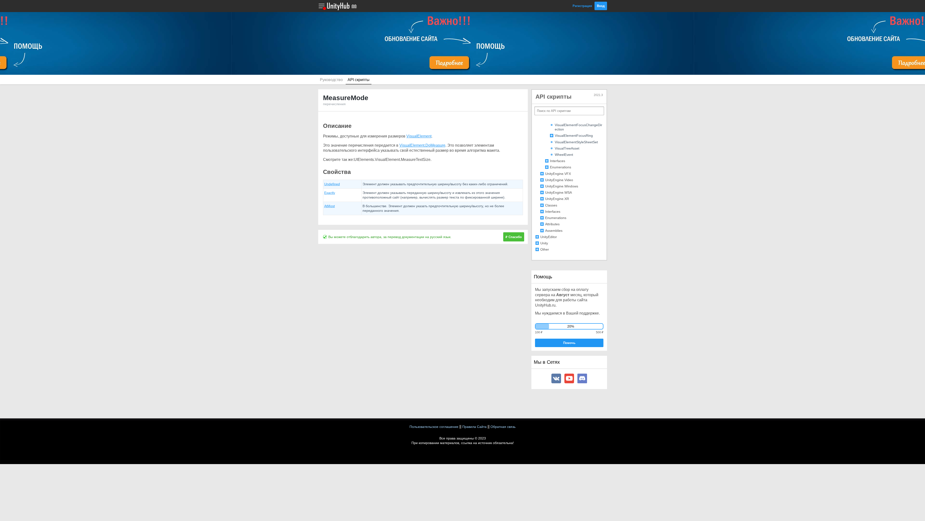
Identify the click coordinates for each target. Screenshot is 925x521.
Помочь (569, 343)
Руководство (331, 80)
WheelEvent (564, 155)
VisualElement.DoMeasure (422, 145)
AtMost (329, 206)
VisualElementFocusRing (574, 135)
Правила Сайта (474, 427)
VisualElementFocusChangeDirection (578, 127)
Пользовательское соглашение (434, 427)
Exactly (329, 193)
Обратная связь (502, 427)
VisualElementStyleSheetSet (576, 142)
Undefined (332, 184)
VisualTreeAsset (567, 148)
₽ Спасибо (514, 237)
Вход (601, 6)
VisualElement (418, 136)
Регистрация (582, 6)
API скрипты (359, 80)
